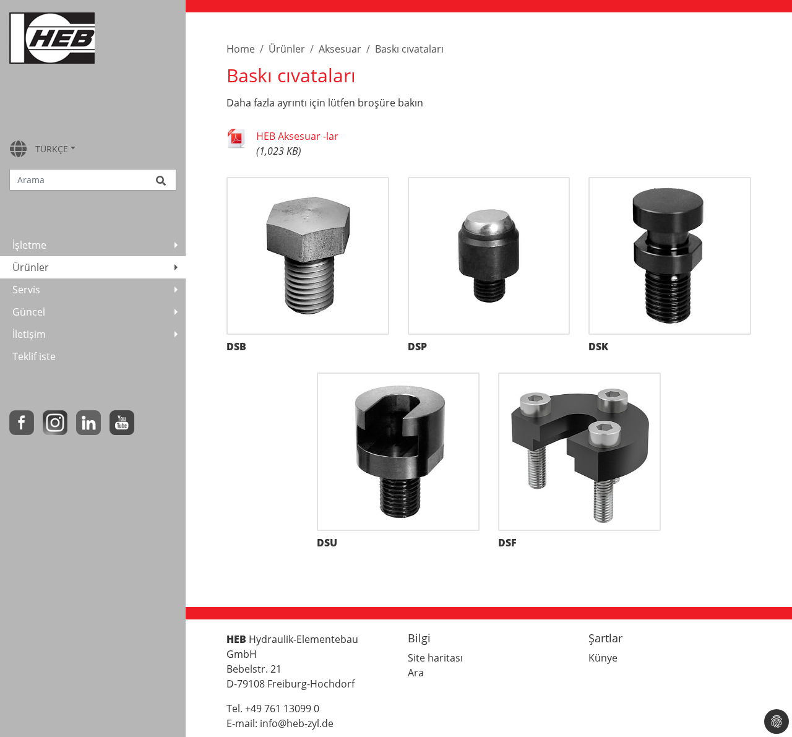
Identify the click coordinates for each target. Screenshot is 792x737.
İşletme (29, 245)
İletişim (29, 334)
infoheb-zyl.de (297, 723)
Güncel (28, 312)
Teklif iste (34, 356)
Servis (26, 289)
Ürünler (30, 267)
